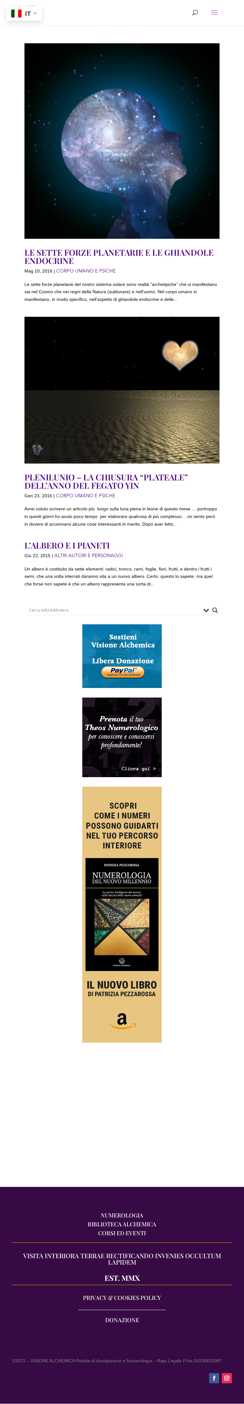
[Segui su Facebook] (214, 1378)
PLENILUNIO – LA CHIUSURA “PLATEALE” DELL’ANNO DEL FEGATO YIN (106, 481)
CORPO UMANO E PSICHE (86, 271)
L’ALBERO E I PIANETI (67, 545)
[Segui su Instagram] (227, 1378)
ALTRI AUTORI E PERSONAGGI (88, 555)
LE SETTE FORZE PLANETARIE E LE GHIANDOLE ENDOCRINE (119, 256)
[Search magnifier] (215, 610)
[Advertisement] (122, 1117)
